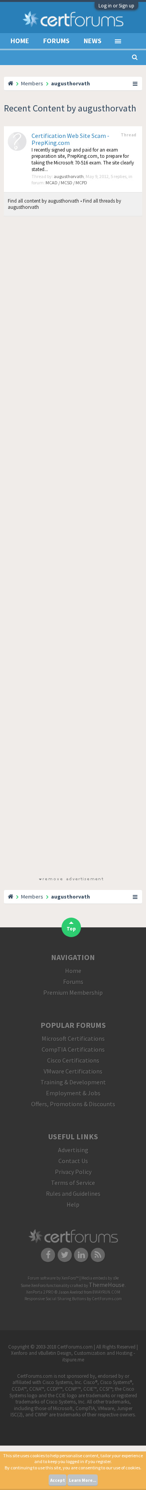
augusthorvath (69, 176)
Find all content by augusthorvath (43, 201)
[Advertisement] (71, 548)
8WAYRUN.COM (106, 1292)
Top (71, 928)
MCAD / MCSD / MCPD (66, 182)
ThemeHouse (107, 1285)
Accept (57, 1480)
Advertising (73, 1150)
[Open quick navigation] (135, 83)
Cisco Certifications (73, 1060)
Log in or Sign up (116, 5)
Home (20, 40)
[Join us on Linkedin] (81, 1254)
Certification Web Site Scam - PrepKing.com (70, 139)
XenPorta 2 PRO (40, 1292)
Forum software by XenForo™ (53, 1278)
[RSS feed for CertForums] (98, 1254)
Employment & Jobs (73, 1093)
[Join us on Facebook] (48, 1254)
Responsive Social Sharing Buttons (55, 1298)
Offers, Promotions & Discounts (73, 1104)
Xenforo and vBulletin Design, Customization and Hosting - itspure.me (73, 1356)
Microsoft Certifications (73, 1038)
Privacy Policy (73, 1172)
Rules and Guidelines (73, 1193)
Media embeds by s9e (100, 1278)
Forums (56, 40)
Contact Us (73, 1161)
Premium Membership (73, 992)
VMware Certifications (73, 1071)
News (93, 40)
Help (73, 1204)
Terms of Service (73, 1182)
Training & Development (73, 1082)
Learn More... (82, 1480)
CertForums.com (107, 1298)
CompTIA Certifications (73, 1049)
